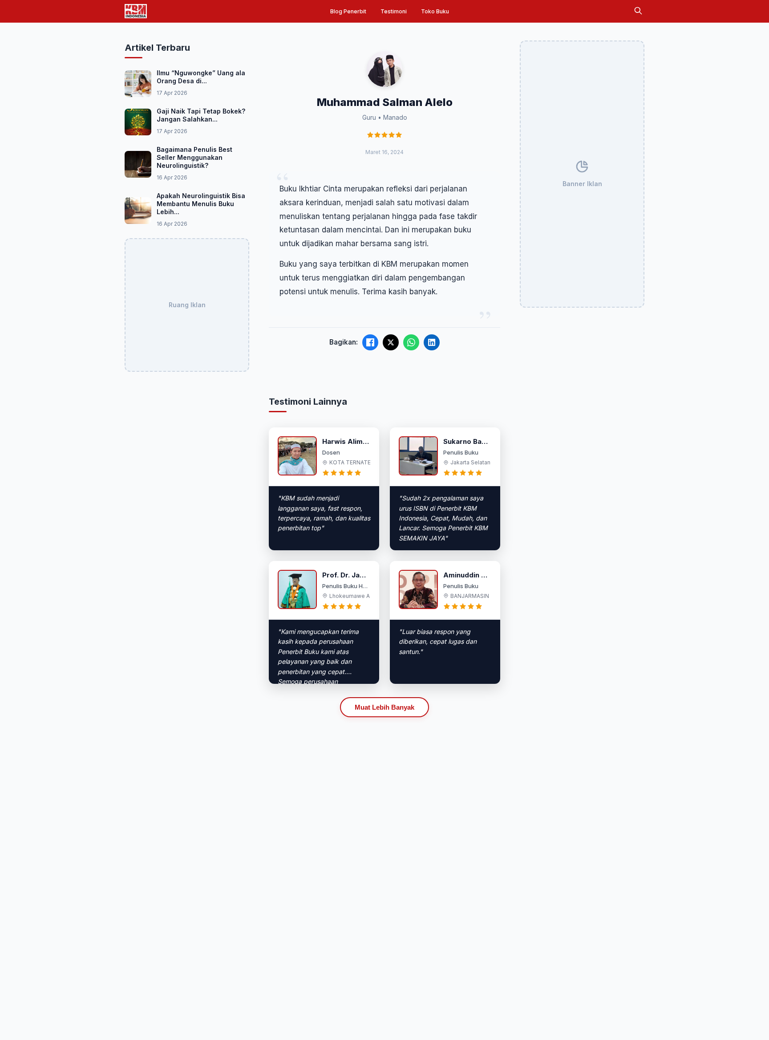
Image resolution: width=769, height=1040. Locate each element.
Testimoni (393, 11)
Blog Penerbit (348, 11)
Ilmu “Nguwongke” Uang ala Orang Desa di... (201, 77)
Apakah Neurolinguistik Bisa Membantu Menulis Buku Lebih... (201, 203)
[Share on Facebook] (370, 342)
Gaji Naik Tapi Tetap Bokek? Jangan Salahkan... (201, 115)
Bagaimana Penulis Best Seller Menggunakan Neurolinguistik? (194, 157)
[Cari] (638, 11)
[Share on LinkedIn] (432, 342)
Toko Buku (435, 11)
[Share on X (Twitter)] (391, 342)
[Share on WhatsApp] (411, 342)
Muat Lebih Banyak (384, 707)
